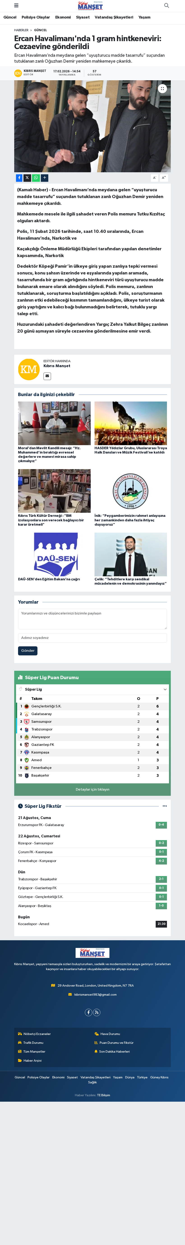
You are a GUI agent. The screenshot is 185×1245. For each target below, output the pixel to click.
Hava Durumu (110, 1034)
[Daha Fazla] (44, 178)
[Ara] (166, 6)
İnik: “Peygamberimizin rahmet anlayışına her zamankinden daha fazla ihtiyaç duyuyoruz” (130, 520)
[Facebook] (88, 1012)
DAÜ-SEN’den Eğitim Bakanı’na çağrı (49, 579)
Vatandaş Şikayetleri (114, 17)
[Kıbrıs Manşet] (29, 369)
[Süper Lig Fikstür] (165, 806)
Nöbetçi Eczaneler (37, 1034)
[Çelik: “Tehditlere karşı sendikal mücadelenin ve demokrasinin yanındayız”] (131, 554)
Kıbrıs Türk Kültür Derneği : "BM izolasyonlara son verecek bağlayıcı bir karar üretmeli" (51, 520)
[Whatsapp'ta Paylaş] (36, 178)
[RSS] (96, 1012)
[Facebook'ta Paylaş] (19, 178)
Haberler (21, 30)
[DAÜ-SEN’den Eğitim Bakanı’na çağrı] (54, 554)
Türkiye (142, 1077)
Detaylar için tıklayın (92, 789)
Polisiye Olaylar (36, 17)
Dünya (129, 1077)
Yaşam (144, 17)
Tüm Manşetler (34, 1051)
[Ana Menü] (16, 6)
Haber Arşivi (33, 1060)
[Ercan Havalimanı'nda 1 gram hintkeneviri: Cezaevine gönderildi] (92, 126)
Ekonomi (63, 17)
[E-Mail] (47, 376)
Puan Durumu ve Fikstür (117, 1042)
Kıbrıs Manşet (57, 366)
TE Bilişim (103, 1095)
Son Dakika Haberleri (114, 1051)
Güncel (9, 17)
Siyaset (83, 17)
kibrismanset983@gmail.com (95, 994)
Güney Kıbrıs (159, 1077)
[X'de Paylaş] (27, 178)
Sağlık (92, 1082)
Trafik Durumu (33, 1042)
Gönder (28, 651)
